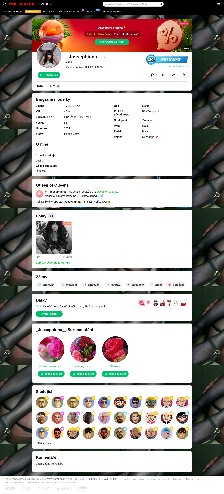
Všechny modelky (13, 11)
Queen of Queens (107, 191)
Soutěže (90, 11)
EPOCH (90, 479)
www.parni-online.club (59, 478)
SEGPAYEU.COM (107, 479)
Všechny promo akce (70, 11)
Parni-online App (111, 11)
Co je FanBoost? (178, 66)
